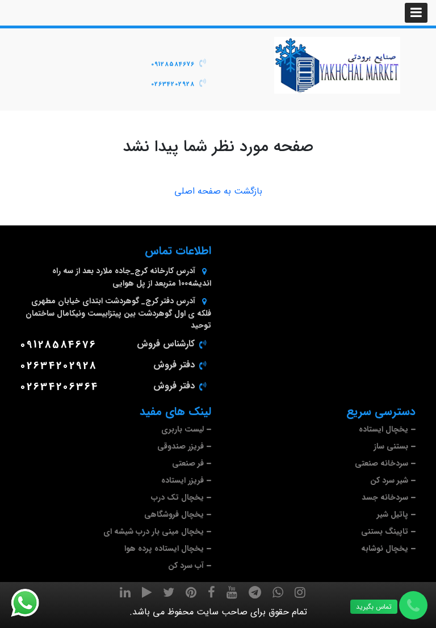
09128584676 (173, 64)
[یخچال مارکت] (337, 65)
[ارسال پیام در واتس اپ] (31, 603)
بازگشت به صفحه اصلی (218, 191)
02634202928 (173, 84)
